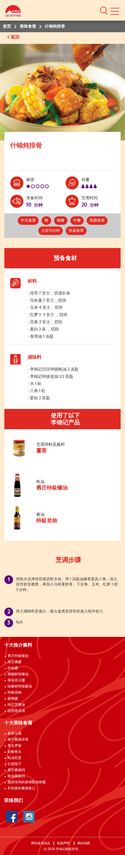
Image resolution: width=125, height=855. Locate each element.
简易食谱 (97, 220)
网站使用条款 (40, 843)
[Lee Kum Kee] (13, 12)
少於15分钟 (50, 231)
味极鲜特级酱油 (20, 686)
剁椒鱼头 (15, 752)
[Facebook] (11, 816)
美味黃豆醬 (16, 680)
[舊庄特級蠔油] (49, 497)
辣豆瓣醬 (15, 662)
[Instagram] (29, 816)
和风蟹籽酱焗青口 (21, 788)
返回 (16, 37)
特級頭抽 (15, 692)
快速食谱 (76, 231)
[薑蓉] (49, 456)
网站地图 (84, 843)
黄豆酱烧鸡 (16, 770)
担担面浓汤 (16, 711)
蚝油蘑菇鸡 (16, 776)
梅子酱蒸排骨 (18, 739)
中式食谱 (28, 220)
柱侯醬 (13, 668)
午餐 (77, 220)
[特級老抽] (49, 530)
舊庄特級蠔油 (18, 656)
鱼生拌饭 (15, 746)
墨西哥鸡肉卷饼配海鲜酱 (27, 782)
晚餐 (61, 220)
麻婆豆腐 (15, 733)
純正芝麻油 (16, 705)
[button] (104, 10)
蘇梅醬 (13, 698)
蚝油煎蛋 (15, 758)
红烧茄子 (15, 764)
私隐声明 (64, 843)
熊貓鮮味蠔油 (18, 674)
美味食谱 (28, 26)
